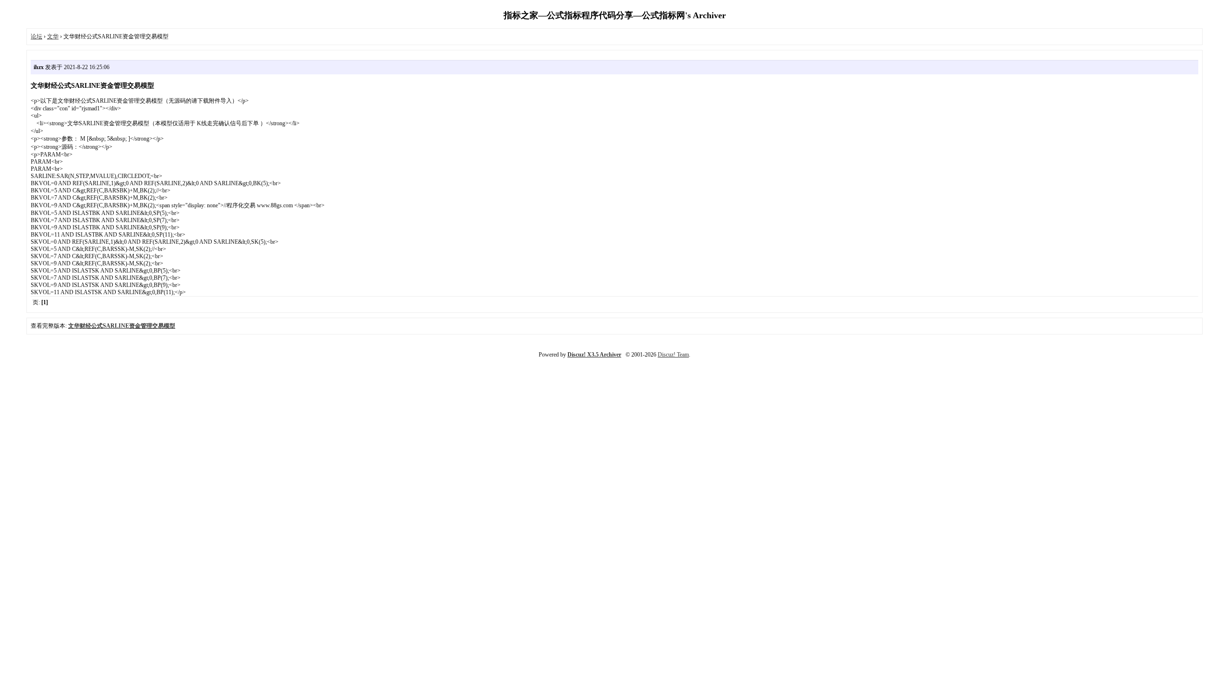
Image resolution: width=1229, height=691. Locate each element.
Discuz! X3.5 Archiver (594, 354)
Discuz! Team (673, 354)
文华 (53, 36)
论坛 (36, 36)
